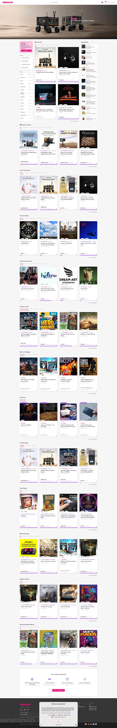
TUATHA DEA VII (25, 243)
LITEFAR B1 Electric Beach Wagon (45, 72)
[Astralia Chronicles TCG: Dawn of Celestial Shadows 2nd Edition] (68, 412)
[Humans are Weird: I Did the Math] (48, 503)
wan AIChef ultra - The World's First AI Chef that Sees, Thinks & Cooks (44, 111)
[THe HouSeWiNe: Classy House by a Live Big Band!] (88, 503)
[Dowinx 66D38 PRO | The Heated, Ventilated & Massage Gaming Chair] (88, 366)
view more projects (74, 121)
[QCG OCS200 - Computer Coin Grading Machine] (68, 185)
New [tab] (28, 399)
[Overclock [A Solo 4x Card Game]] (68, 321)
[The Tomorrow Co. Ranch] (28, 275)
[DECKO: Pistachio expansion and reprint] (48, 366)
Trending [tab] (22, 445)
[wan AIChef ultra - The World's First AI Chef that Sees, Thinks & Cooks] (45, 94)
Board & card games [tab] (24, 309)
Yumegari (23, 516)
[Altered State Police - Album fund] (88, 230)
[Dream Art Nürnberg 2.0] (68, 275)
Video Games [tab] (36, 309)
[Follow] (22, 375)
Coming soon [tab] (23, 399)
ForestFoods (84, 288)
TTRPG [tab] (31, 309)
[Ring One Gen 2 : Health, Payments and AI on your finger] (68, 57)
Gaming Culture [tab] (56, 44)
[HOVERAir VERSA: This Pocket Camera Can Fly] (28, 185)
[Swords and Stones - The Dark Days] (48, 412)
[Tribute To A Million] (28, 412)
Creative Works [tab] (49, 44)
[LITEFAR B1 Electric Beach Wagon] (45, 57)
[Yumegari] (28, 503)
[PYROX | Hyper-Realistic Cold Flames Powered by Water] (68, 94)
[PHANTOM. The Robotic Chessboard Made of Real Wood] (88, 139)
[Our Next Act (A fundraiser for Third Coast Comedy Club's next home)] (48, 230)
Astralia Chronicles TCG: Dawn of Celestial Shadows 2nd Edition (68, 426)
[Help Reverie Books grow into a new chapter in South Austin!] (48, 275)
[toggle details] (55, 81)
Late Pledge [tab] (38, 172)
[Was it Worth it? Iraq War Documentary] (28, 366)
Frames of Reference (66, 243)
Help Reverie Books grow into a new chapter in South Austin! (48, 290)
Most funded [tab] (27, 445)
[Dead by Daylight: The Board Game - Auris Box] (28, 321)
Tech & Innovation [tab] (41, 44)
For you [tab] (21, 172)
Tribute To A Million (26, 425)
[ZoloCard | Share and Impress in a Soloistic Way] (88, 412)
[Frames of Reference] (68, 230)
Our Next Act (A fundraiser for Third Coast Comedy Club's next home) (48, 245)
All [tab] (35, 44)
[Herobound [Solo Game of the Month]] (48, 321)
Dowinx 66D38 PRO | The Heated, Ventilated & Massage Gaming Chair (87, 381)
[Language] (102, 2)
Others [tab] (41, 309)
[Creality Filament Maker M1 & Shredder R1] (28, 139)
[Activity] (105, 2)
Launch (25, 50)
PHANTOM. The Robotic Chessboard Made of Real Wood (88, 154)
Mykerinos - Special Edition (88, 334)
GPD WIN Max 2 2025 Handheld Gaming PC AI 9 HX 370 (48, 154)
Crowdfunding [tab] (32, 172)
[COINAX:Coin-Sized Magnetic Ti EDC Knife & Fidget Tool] (68, 503)
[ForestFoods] (88, 275)
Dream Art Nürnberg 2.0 (67, 288)
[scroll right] (78, 45)
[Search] (51, 2)
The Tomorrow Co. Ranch (27, 288)
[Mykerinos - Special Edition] (88, 321)
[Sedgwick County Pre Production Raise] (68, 366)
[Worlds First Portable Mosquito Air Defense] (68, 139)
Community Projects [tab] (42, 127)
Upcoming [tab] (26, 172)
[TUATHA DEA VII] (28, 230)
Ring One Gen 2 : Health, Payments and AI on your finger (87, 199)
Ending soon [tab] (44, 172)
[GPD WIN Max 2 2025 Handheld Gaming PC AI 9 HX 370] (48, 139)
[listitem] (26, 74)
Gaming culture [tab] (50, 127)
